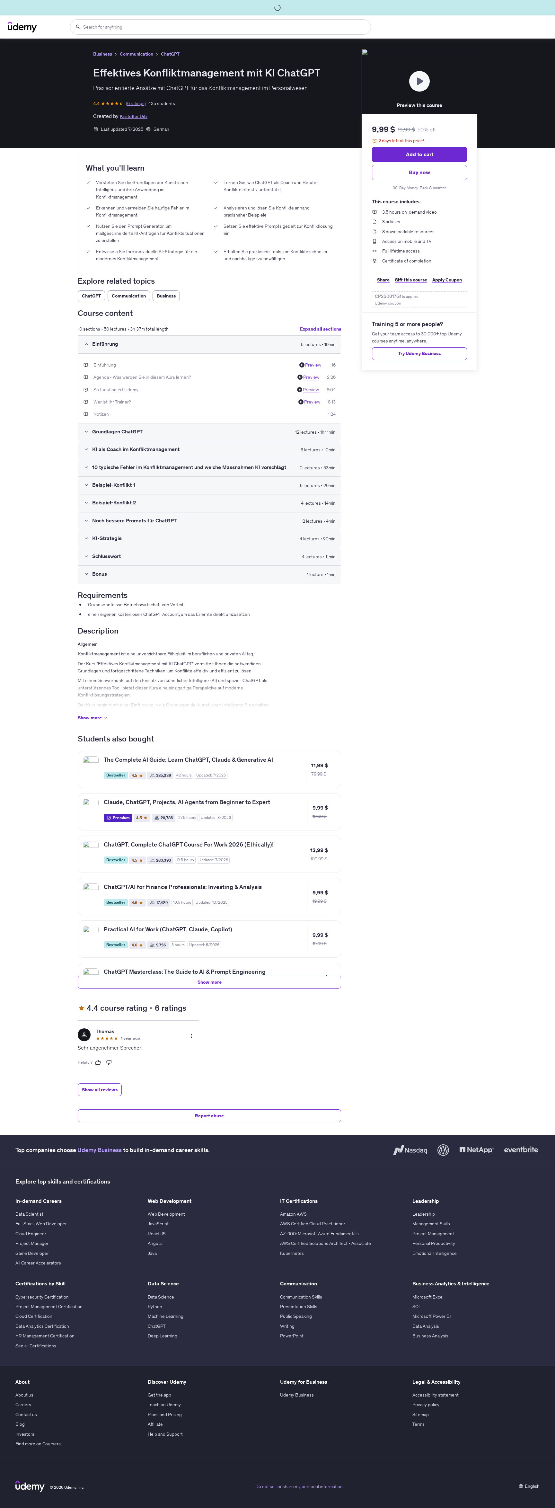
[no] (108, 1062)
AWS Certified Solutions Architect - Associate (325, 1243)
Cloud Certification (33, 1316)
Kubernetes (292, 1253)
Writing (287, 1326)
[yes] (97, 1062)
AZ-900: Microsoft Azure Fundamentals (319, 1234)
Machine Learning (165, 1316)
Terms (418, 1424)
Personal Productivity (433, 1243)
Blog (20, 1424)
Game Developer (32, 1253)
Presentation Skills (298, 1306)
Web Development (166, 1214)
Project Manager (31, 1243)
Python (155, 1306)
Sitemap (420, 1414)
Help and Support (165, 1434)
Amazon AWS (293, 1214)
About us (24, 1395)
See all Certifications (35, 1346)
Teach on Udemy (164, 1404)
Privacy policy (425, 1404)
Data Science (161, 1297)
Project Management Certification (49, 1306)
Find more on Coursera (38, 1444)
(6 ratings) (136, 103)
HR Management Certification (45, 1336)
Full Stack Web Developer (41, 1224)
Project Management (433, 1234)
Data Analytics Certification (42, 1326)
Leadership (423, 1214)
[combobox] (220, 27)
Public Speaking (296, 1316)
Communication (136, 54)
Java (152, 1253)
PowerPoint (292, 1336)
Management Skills (431, 1224)
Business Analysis (430, 1336)
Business (102, 54)
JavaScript (158, 1224)
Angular (155, 1243)
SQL (416, 1306)
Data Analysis (425, 1326)
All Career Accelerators (38, 1263)
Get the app (159, 1395)
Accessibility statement (435, 1395)
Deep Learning (162, 1336)
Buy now (419, 172)
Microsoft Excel (428, 1297)
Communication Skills (301, 1297)
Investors (24, 1434)
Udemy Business (99, 1150)
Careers (23, 1404)
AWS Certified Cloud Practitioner (312, 1224)
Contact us (26, 1414)
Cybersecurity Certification (42, 1297)
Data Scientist (29, 1214)
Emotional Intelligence (434, 1253)
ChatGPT (170, 54)
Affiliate (155, 1424)
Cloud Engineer (30, 1234)
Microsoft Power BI (431, 1316)
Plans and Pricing (165, 1414)
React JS (157, 1234)
